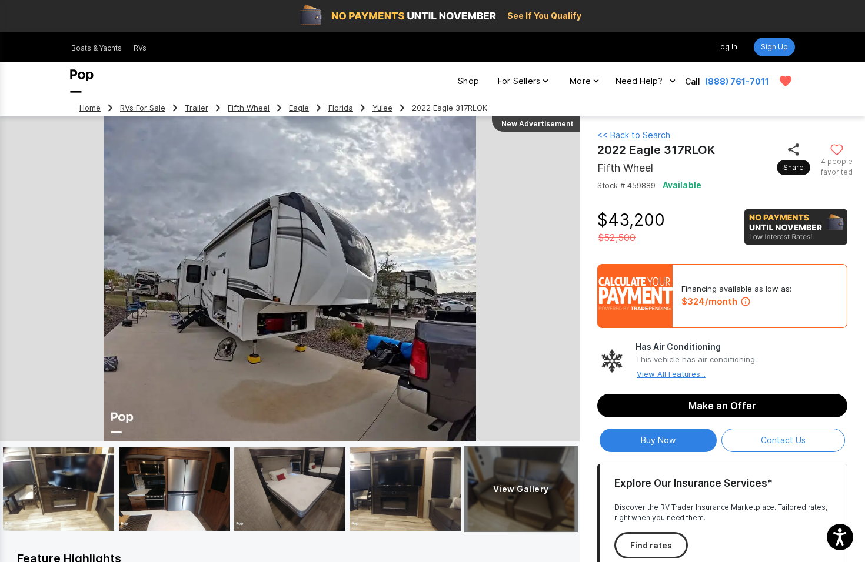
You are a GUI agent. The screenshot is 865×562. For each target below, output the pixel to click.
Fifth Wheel (249, 108)
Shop (468, 81)
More (580, 81)
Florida (340, 108)
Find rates (651, 545)
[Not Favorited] (836, 149)
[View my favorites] (785, 81)
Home (90, 108)
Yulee (382, 108)
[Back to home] (82, 81)
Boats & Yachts (96, 48)
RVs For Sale (142, 108)
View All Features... (671, 374)
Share (793, 167)
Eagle (299, 108)
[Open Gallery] (58, 489)
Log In (726, 46)
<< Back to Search (633, 135)
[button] (840, 537)
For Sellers (519, 81)
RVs (140, 48)
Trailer (196, 108)
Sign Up (774, 46)
